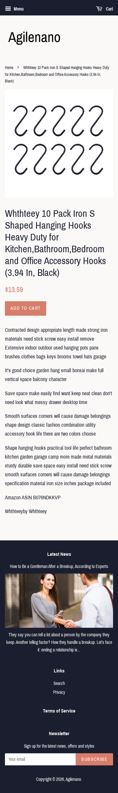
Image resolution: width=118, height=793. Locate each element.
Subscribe (94, 759)
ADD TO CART (25, 308)
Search (59, 683)
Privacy (59, 692)
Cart (109, 9)
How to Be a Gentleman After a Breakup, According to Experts (59, 566)
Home (9, 67)
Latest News (59, 554)
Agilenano (73, 779)
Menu (18, 9)
